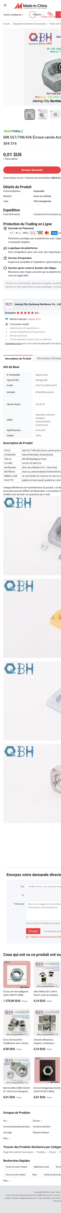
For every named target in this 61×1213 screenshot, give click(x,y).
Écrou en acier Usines (16, 1166)
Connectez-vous (13, 343)
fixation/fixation (41, 1132)
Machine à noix (41, 1166)
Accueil (6, 23)
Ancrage (7, 1132)
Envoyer (33, 931)
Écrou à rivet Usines (16, 1174)
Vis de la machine (41, 1126)
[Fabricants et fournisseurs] (30, 5)
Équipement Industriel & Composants (29, 23)
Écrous (36, 1120)
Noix (34, 1174)
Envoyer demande (32, 169)
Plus (5, 1180)
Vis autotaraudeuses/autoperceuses (21, 1126)
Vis (4, 1120)
